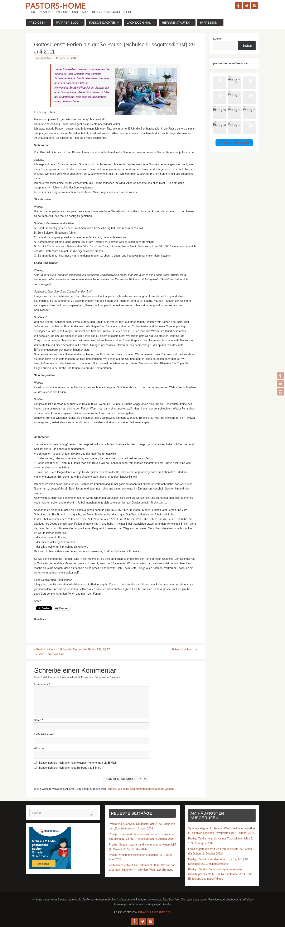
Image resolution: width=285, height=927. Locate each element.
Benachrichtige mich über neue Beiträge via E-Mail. (70, 767)
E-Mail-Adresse (44, 734)
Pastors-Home (56, 5)
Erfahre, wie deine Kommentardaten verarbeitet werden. (140, 788)
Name (38, 720)
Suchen (217, 38)
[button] (219, 82)
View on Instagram (236, 142)
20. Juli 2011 (44, 58)
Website (39, 748)
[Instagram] (280, 391)
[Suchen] (92, 814)
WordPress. (162, 912)
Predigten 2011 (66, 58)
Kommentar (42, 684)
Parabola (144, 912)
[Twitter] (280, 383)
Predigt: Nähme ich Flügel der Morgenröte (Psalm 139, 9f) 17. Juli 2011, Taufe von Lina (72, 652)
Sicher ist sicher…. (184, 649)
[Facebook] (280, 375)
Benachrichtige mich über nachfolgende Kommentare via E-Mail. (78, 762)
